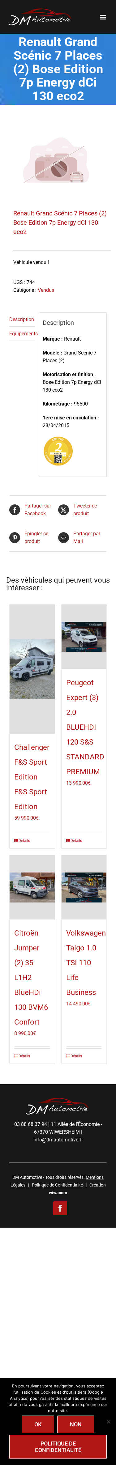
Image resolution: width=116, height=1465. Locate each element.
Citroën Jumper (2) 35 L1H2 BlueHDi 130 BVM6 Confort (31, 977)
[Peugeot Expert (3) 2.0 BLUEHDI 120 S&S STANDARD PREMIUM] (84, 637)
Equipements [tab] (22, 334)
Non (76, 1424)
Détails (24, 841)
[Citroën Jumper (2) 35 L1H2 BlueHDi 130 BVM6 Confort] (32, 887)
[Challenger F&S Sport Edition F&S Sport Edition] (32, 669)
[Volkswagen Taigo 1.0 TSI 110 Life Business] (84, 887)
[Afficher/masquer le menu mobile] (103, 17)
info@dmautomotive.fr (58, 1140)
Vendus (46, 290)
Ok (37, 1424)
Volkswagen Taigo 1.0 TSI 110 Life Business (86, 963)
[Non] (108, 1422)
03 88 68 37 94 (30, 1124)
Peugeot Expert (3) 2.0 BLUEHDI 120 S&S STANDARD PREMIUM (85, 727)
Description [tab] (21, 319)
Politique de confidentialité (58, 1446)
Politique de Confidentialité (57, 1185)
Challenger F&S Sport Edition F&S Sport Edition (31, 777)
